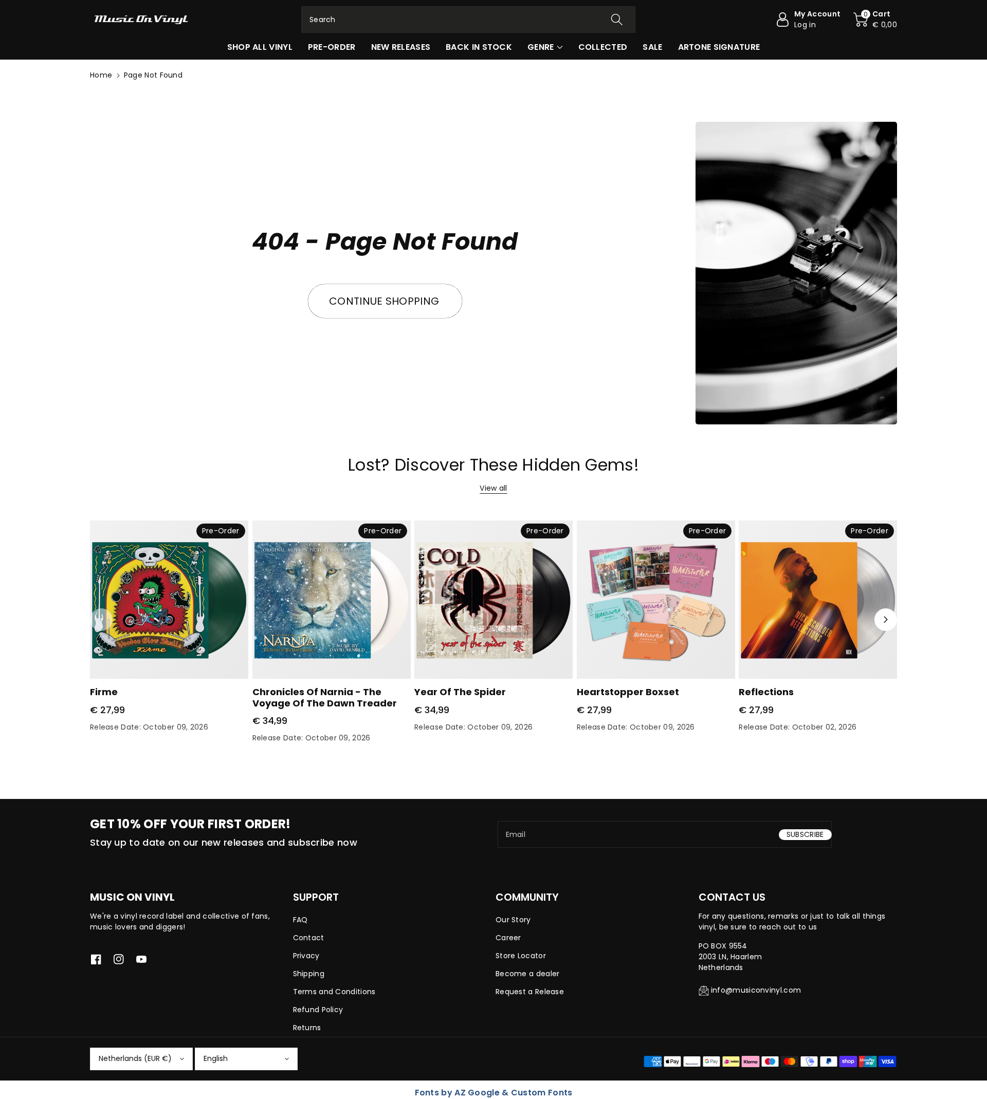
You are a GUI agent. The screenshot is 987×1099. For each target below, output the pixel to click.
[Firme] (169, 599)
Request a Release (530, 991)
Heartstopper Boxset (628, 691)
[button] (875, 19)
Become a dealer (528, 973)
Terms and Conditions (334, 991)
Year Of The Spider (460, 691)
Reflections (766, 691)
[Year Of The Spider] (493, 599)
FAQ (300, 920)
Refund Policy (318, 1009)
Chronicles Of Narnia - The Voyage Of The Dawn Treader (324, 697)
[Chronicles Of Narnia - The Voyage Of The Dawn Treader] (331, 599)
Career (508, 938)
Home (101, 75)
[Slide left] (101, 619)
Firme (104, 691)
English (216, 1058)
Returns (307, 1027)
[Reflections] (818, 599)
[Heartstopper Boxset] (656, 599)
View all (493, 488)
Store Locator (521, 956)
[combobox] (468, 19)
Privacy (306, 956)
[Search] (617, 19)
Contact (308, 938)
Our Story (513, 920)
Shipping (308, 973)
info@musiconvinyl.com (756, 990)
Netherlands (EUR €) (135, 1058)
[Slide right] (885, 619)
